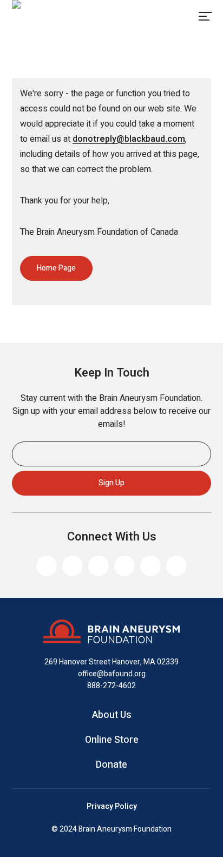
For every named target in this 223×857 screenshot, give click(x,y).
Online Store (112, 740)
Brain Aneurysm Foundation (56, 16)
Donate (111, 765)
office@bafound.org (112, 674)
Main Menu (204, 16)
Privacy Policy (112, 806)
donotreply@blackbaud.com (129, 139)
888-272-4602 (111, 685)
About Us (112, 715)
